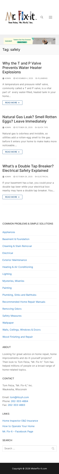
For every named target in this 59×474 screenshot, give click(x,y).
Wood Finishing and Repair (17, 336)
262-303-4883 (16, 404)
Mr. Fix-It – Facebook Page (17, 431)
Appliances (8, 232)
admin (7, 78)
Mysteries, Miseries (13, 280)
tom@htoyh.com (19, 397)
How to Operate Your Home (18, 426)
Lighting (7, 273)
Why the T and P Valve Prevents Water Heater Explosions (22, 67)
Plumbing (42, 78)
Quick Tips (42, 127)
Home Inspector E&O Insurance (20, 420)
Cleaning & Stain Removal (17, 246)
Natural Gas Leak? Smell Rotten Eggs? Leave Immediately (29, 119)
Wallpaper (8, 322)
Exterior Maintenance (14, 259)
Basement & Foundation (15, 239)
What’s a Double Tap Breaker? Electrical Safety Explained (28, 168)
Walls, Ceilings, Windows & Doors (21, 329)
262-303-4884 (19, 401)
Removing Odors (11, 308)
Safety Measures (11, 315)
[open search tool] (42, 17)
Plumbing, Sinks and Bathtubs (19, 294)
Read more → (12, 102)
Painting (7, 287)
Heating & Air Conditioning (17, 266)
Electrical (42, 177)
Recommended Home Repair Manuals (23, 301)
